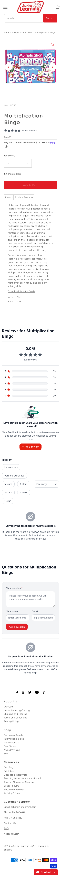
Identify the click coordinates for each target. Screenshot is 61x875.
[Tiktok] (44, 692)
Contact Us (10, 823)
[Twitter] (29, 692)
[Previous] (8, 67)
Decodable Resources (15, 774)
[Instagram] (23, 692)
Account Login (11, 833)
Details (9, 197)
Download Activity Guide (21, 291)
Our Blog (8, 767)
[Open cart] (57, 7)
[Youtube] (37, 692)
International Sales (14, 738)
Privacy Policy (11, 721)
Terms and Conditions (15, 717)
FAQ (6, 828)
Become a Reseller (14, 735)
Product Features (24, 197)
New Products (11, 742)
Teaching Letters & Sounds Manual (22, 778)
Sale (6, 753)
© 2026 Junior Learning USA (19, 845)
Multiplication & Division (23, 32)
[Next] (52, 67)
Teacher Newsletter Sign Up (19, 781)
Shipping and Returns (15, 713)
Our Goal (8, 706)
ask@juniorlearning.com (23, 806)
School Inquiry (11, 785)
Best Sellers (10, 746)
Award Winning (12, 749)
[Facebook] (17, 692)
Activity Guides (12, 793)
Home (6, 32)
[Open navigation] (5, 7)
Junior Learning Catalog (17, 710)
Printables (9, 770)
